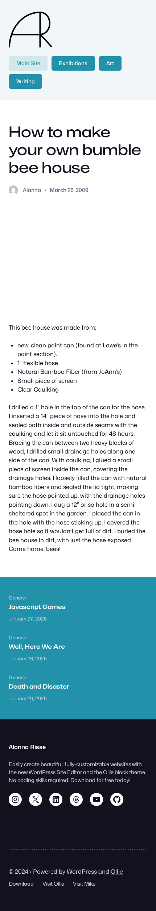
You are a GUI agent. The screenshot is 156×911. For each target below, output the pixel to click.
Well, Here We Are (37, 646)
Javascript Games (37, 606)
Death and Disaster (39, 686)
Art (110, 63)
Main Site (28, 63)
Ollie (117, 871)
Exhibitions (73, 63)
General (17, 598)
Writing (25, 81)
